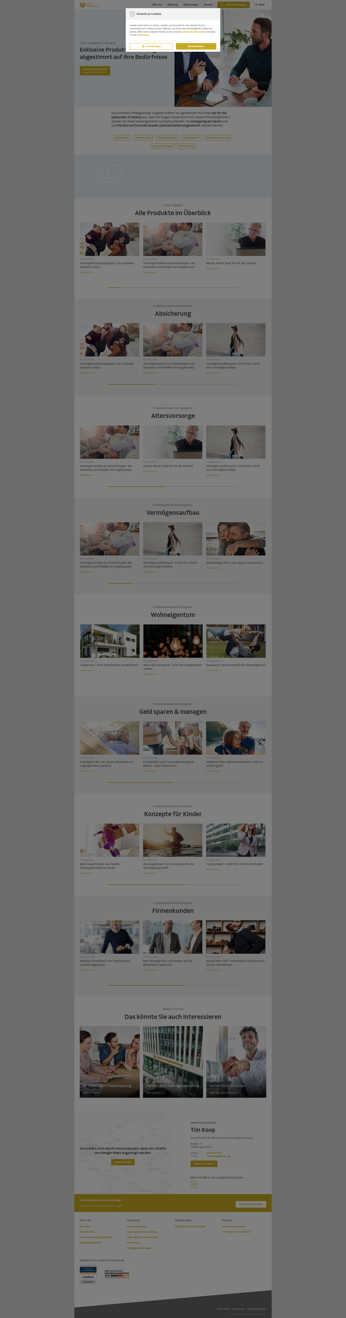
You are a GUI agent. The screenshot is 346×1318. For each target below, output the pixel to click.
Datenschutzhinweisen (194, 31)
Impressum (143, 35)
